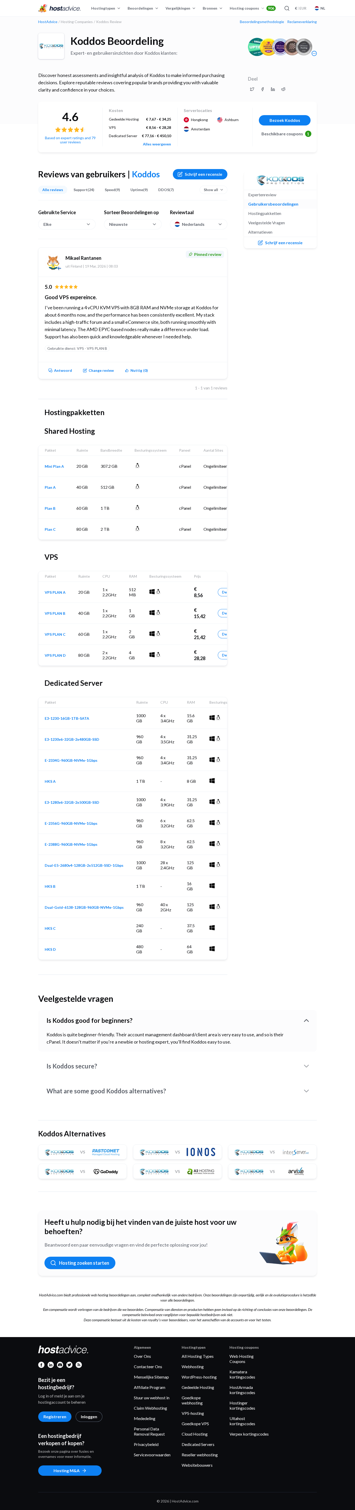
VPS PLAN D (55, 655)
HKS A (50, 781)
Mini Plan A (54, 466)
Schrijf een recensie (203, 174)
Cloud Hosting (195, 1433)
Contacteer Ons (148, 1366)
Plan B (50, 508)
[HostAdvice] (59, 8)
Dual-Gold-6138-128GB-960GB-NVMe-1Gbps (84, 907)
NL (322, 8)
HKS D (50, 949)
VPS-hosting (193, 1413)
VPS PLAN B (55, 613)
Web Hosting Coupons (241, 1359)
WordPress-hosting (199, 1376)
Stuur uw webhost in (151, 1397)
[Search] (286, 8)
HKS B (50, 886)
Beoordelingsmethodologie (262, 22)
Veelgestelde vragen (266, 222)
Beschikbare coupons (285, 133)
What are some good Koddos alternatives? (106, 1091)
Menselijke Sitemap (151, 1376)
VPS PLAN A (55, 592)
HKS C (50, 928)
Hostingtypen (103, 8)
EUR (300, 8)
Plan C (50, 529)
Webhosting (193, 1366)
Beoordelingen (140, 8)
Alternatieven (260, 231)
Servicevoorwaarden (152, 1454)
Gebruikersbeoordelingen (273, 203)
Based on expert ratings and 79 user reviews (70, 140)
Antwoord (63, 370)
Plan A (50, 487)
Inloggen (89, 1416)
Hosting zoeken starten (84, 1263)
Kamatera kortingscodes (242, 1374)
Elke (47, 224)
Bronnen (210, 8)
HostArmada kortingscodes (242, 1390)
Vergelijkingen (178, 8)
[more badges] (314, 53)
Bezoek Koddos (284, 120)
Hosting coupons (252, 8)
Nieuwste (118, 224)
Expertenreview (262, 194)
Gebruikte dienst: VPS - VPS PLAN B (77, 348)
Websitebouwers (197, 1465)
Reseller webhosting (200, 1454)
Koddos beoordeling (117, 41)
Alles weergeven (157, 144)
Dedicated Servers (198, 1444)
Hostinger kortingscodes (242, 1405)
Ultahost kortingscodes (242, 1421)
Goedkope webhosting (192, 1400)
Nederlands (193, 224)
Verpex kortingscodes (249, 1433)
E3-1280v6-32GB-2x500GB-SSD (72, 802)
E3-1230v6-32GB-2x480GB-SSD (72, 739)
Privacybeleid (146, 1444)
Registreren (54, 1416)
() (139, 370)
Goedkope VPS (195, 1423)
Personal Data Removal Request (149, 1431)
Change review (101, 370)
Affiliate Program (149, 1387)
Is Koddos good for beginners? (90, 1020)
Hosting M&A (67, 1470)
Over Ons (142, 1356)
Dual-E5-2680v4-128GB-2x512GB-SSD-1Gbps (84, 865)
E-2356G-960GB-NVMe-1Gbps (71, 823)
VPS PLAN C (55, 634)
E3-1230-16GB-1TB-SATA (67, 718)
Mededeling (144, 1418)
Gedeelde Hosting (198, 1387)
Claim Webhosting (150, 1408)
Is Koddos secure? (72, 1066)
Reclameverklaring (302, 22)
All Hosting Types (198, 1356)
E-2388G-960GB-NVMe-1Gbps (71, 844)
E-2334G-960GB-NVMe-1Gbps (71, 760)
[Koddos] (51, 46)
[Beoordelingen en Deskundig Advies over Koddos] (252, 89)
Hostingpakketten (264, 213)
